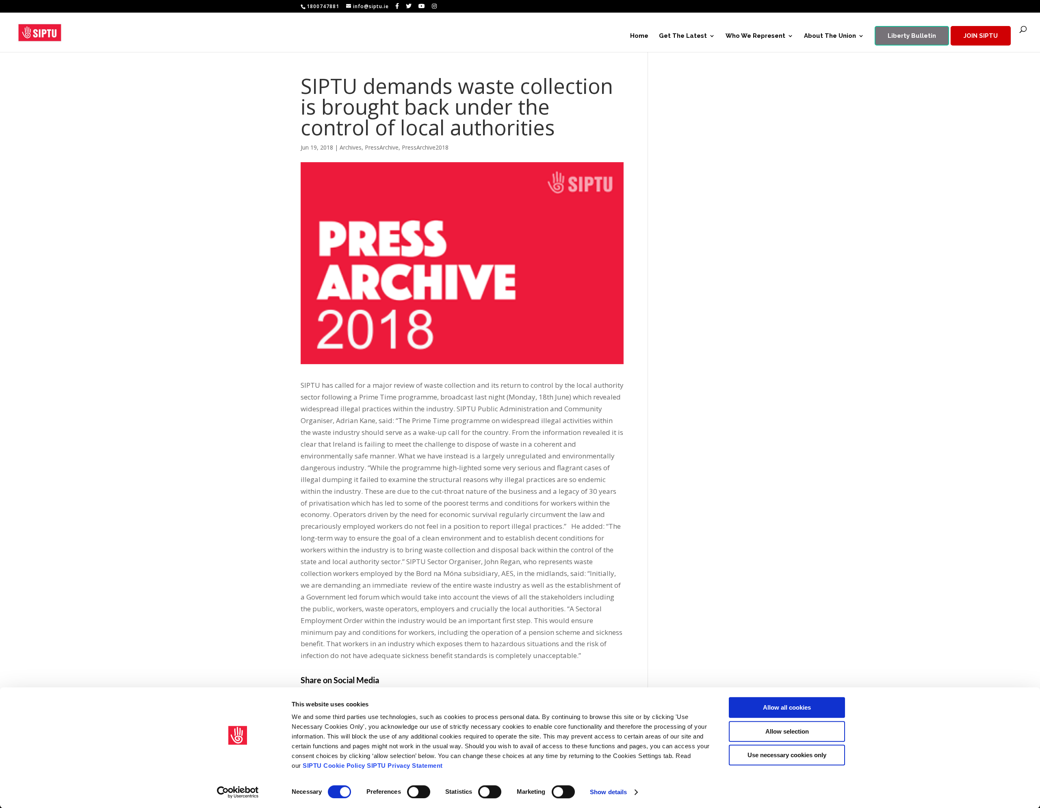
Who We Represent (755, 36)
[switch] (418, 791)
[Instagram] (434, 6)
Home (639, 36)
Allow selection (787, 731)
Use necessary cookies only (787, 755)
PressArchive (382, 147)
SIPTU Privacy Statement (405, 765)
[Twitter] (409, 6)
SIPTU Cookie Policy (334, 765)
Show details (608, 791)
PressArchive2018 (425, 147)
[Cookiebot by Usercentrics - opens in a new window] (237, 792)
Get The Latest (683, 36)
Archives (351, 147)
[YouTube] (421, 6)
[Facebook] (397, 6)
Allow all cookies (787, 707)
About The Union (830, 36)
